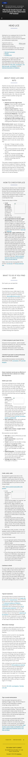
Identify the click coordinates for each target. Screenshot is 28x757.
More (23, 739)
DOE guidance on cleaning (18, 665)
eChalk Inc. (19, 754)
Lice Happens (13, 66)
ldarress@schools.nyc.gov (13, 296)
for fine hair (10, 263)
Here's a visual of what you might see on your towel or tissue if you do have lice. (14, 257)
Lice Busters (19, 64)
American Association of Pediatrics (11, 68)
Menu (5, 2)
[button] (2, 18)
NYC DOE (12, 64)
